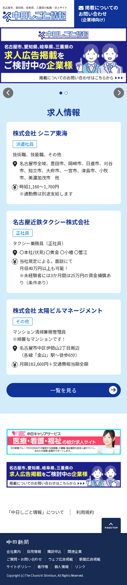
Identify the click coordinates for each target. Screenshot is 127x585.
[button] (8, 93)
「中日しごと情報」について (35, 512)
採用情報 (34, 551)
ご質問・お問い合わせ (24, 559)
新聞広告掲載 (89, 559)
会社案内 (13, 551)
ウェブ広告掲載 (60, 559)
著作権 (43, 566)
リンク (80, 566)
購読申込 (54, 551)
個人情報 (61, 566)
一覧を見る (63, 390)
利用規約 (85, 512)
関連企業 (75, 551)
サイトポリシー (18, 566)
